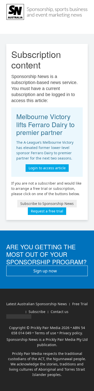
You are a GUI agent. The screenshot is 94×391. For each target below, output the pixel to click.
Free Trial (80, 303)
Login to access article (47, 168)
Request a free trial (47, 211)
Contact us (59, 311)
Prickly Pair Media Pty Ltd (67, 339)
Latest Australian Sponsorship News (36, 303)
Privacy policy (70, 333)
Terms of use (45, 333)
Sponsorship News (22, 339)
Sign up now (45, 271)
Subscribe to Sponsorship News (47, 203)
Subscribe (37, 311)
